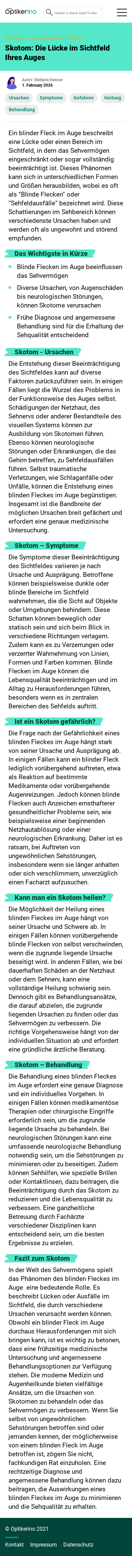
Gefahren (83, 97)
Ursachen (19, 97)
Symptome (51, 97)
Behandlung (22, 109)
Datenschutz (78, 1545)
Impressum (43, 1545)
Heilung (112, 97)
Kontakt (14, 1545)
